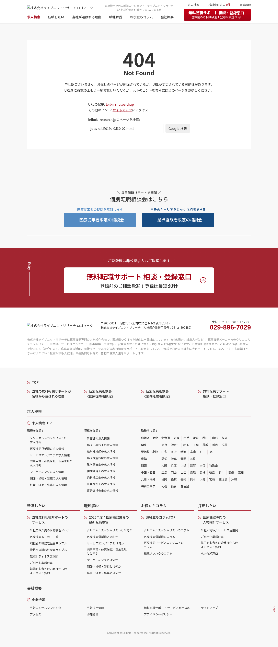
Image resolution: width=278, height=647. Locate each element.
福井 (212, 452)
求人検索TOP (42, 422)
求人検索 (33, 16)
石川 (202, 452)
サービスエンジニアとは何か (105, 543)
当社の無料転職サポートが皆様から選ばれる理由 (51, 393)
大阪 (164, 465)
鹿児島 (223, 479)
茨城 (205, 445)
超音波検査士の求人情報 (102, 490)
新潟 (183, 452)
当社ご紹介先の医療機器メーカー (51, 530)
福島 (224, 438)
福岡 (164, 479)
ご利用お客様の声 (41, 563)
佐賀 (174, 479)
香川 (221, 472)
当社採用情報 (95, 608)
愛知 (164, 459)
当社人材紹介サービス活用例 (219, 530)
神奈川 (175, 445)
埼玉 (186, 445)
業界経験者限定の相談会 (179, 220)
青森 (176, 438)
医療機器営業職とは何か (102, 537)
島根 (202, 472)
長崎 (183, 479)
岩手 (186, 438)
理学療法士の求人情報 (101, 464)
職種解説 (115, 16)
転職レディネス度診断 (44, 556)
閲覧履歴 (245, 5)
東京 (164, 445)
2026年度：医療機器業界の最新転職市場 (109, 519)
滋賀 (193, 465)
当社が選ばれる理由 (86, 16)
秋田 (205, 438)
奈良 (202, 465)
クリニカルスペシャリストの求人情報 (48, 440)
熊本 (193, 479)
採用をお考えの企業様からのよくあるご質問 (219, 545)
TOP (35, 382)
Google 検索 (178, 128)
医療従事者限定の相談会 (101, 220)
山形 (215, 438)
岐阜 (174, 459)
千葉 (196, 445)
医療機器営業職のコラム (159, 537)
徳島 (212, 472)
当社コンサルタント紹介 (45, 608)
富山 (193, 452)
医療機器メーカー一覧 (44, 537)
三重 (193, 459)
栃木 (215, 445)
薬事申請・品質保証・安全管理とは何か (107, 551)
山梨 (164, 452)
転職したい (56, 16)
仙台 (174, 486)
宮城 (196, 438)
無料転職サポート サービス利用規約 (167, 608)
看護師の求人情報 (98, 438)
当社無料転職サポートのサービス (50, 519)
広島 (164, 472)
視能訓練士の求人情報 (101, 471)
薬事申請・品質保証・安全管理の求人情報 (51, 463)
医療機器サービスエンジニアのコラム (164, 545)
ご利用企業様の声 (212, 537)
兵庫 (174, 465)
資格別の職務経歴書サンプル (48, 550)
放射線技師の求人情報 (101, 451)
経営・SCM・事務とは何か (104, 573)
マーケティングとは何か (102, 560)
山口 (183, 472)
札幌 (164, 486)
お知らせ (92, 614)
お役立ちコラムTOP (160, 517)
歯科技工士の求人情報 (101, 477)
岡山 (174, 472)
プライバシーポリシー (158, 614)
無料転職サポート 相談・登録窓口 (216, 14)
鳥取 (193, 472)
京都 (183, 465)
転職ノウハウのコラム (158, 553)
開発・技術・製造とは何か (104, 566)
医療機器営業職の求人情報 (47, 449)
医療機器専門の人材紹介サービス (216, 519)
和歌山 (213, 465)
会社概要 (167, 16)
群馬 (224, 445)
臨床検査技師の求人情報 (102, 458)
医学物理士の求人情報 (101, 484)
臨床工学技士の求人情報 (102, 445)
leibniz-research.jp (120, 104)
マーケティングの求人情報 (47, 472)
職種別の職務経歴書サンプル (48, 543)
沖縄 (234, 479)
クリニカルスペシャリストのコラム (166, 530)
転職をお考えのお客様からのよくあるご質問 (48, 571)
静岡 (183, 459)
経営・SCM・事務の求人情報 (48, 485)
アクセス (35, 614)
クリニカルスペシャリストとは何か (109, 530)
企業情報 (38, 599)
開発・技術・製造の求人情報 (48, 478)
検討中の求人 (219, 5)
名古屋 (185, 486)
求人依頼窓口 (209, 553)
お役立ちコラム (141, 16)
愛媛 (231, 472)
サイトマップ (122, 109)
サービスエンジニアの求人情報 (50, 455)
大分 (202, 479)
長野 (174, 452)
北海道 (165, 438)
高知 (241, 472)
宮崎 (212, 479)
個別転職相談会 (100, 393)
